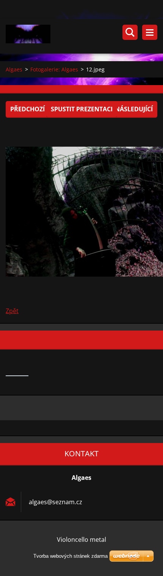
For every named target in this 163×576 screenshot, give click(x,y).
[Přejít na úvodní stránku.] (84, 36)
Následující (134, 109)
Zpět (12, 311)
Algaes (14, 69)
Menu (149, 32)
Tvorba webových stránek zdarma (70, 556)
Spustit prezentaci (82, 109)
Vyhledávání (130, 32)
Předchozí (27, 109)
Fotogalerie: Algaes (54, 69)
